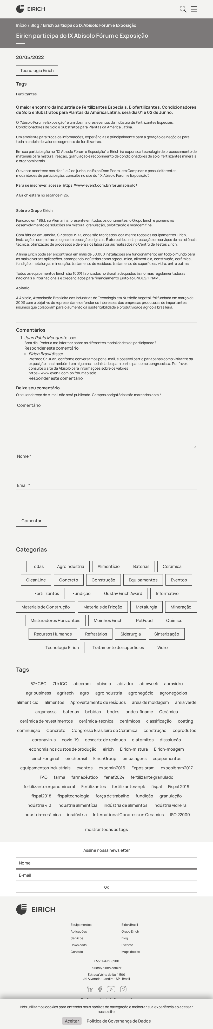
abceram (82, 683)
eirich (108, 749)
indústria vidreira (170, 805)
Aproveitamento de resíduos (98, 702)
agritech (65, 693)
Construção (103, 580)
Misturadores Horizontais (55, 620)
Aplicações (79, 931)
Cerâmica (172, 566)
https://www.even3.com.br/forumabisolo (62, 372)
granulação (170, 796)
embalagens (135, 758)
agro (84, 693)
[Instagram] (123, 989)
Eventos (179, 580)
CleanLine (36, 580)
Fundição (81, 593)
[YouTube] (111, 989)
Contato (77, 951)
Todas (38, 566)
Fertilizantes (26, 94)
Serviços (77, 938)
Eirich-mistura (134, 749)
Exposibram (143, 768)
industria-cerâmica (42, 814)
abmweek (148, 683)
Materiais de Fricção (102, 607)
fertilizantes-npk (128, 786)
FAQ (44, 777)
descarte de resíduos (105, 740)
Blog (34, 25)
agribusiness (38, 693)
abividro (125, 683)
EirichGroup (104, 758)
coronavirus (44, 740)
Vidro (162, 647)
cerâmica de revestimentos (46, 721)
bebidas (93, 712)
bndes (113, 712)
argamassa (46, 712)
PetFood (144, 620)
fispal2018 (41, 796)
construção (155, 730)
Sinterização (166, 634)
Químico (174, 620)
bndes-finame (139, 712)
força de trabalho (112, 796)
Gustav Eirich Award (123, 593)
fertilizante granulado (152, 777)
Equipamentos (143, 580)
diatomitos (143, 740)
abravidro (173, 683)
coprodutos (184, 730)
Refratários (96, 634)
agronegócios (173, 693)
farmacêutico (84, 777)
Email (23, 485)
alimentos (54, 702)
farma (59, 777)
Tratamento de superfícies (118, 647)
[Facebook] (100, 989)
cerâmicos (130, 721)
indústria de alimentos (125, 805)
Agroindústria (70, 566)
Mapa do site (131, 951)
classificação (159, 721)
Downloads (78, 945)
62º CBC (38, 683)
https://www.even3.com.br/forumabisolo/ (100, 185)
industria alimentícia (77, 805)
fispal (156, 786)
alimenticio (27, 702)
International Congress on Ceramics (128, 814)
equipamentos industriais (45, 768)
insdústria (77, 814)
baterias (71, 712)
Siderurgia (131, 634)
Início (21, 25)
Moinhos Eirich (108, 620)
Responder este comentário (51, 348)
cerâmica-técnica (96, 721)
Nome (24, 456)
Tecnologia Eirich (37, 70)
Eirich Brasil (130, 924)
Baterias (141, 566)
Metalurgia (146, 607)
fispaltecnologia (73, 796)
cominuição (28, 730)
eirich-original (45, 758)
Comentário (29, 405)
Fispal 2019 (178, 786)
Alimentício (109, 566)
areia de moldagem (150, 702)
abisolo (104, 683)
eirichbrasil (76, 758)
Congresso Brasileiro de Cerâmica (104, 730)
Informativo (167, 593)
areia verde (185, 702)
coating (185, 721)
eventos (84, 768)
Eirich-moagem (169, 749)
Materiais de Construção (46, 607)
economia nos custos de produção (63, 749)
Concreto (68, 580)
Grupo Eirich (130, 931)
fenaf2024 (114, 777)
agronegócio (141, 693)
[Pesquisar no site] (183, 9)
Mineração (181, 607)
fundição (144, 796)
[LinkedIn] (90, 989)
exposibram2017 (177, 768)
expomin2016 (112, 768)
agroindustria (108, 693)
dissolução (170, 740)
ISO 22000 (180, 814)
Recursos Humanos (53, 634)
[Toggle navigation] (194, 9)
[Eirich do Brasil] (30, 9)
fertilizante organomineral (49, 786)
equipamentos (167, 758)
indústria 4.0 (38, 805)
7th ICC (60, 683)
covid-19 (70, 740)
